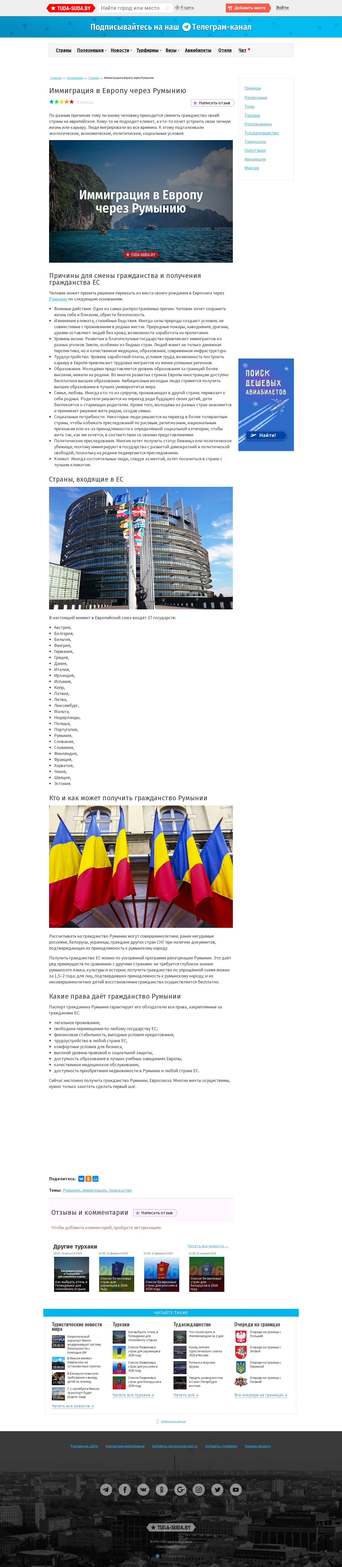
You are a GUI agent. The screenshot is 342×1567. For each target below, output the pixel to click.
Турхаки (93, 78)
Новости (120, 50)
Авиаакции (255, 159)
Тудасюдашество (261, 133)
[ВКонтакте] (81, 1179)
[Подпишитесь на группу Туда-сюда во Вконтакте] (143, 1497)
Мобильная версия (173, 1421)
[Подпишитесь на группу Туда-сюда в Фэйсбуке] (125, 1497)
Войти (282, 7)
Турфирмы (147, 50)
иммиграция (94, 1190)
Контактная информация (125, 1446)
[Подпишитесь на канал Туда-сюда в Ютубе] (236, 1497)
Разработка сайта (173, 1556)
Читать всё (184, 1395)
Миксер (251, 168)
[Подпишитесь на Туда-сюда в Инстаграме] (199, 1497)
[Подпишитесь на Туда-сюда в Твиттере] (217, 1497)
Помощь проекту (258, 1446)
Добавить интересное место (175, 1446)
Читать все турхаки (131, 1395)
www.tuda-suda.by (179, 1541)
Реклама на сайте (84, 1446)
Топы (249, 106)
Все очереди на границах (258, 1395)
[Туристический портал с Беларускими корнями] (171, 1527)
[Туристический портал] (71, 9)
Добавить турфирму (221, 1446)
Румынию (58, 299)
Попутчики (255, 150)
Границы (252, 88)
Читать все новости (71, 1406)
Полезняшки (90, 50)
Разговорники (258, 124)
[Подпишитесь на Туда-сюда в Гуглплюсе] (180, 1497)
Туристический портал (171, 1546)
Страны (63, 50)
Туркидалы (255, 141)
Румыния (71, 1190)
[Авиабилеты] (266, 450)
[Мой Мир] (95, 1179)
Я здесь (187, 7)
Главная (56, 78)
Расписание (255, 97)
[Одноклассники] (88, 1179)
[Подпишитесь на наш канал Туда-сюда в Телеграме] (171, 36)
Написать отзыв (214, 103)
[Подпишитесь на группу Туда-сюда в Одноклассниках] (162, 1497)
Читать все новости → (208, 1246)
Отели (225, 50)
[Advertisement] (141, 1138)
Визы (171, 50)
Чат (242, 50)
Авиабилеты (198, 50)
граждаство (120, 1190)
